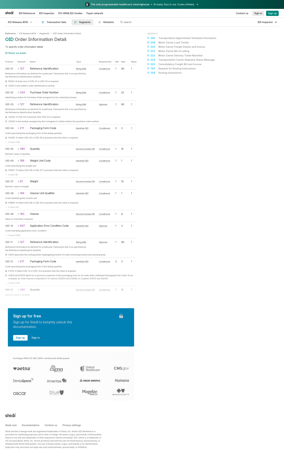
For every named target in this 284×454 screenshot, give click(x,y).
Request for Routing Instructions (173, 68)
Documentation (30, 425)
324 (22, 92)
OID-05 (9, 148)
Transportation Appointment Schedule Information (183, 38)
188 (22, 160)
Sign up (20, 337)
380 (22, 148)
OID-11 (8, 242)
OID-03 (9, 104)
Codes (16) (13, 207)
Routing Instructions (166, 72)
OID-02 (9, 92)
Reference (10, 33)
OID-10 (9, 225)
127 (22, 68)
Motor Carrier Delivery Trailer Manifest (177, 55)
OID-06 (9, 160)
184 (22, 193)
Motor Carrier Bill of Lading (170, 51)
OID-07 (9, 181)
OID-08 (9, 193)
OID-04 (9, 128)
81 (21, 181)
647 (22, 225)
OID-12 (9, 261)
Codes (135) (14, 142)
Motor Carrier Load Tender (170, 42)
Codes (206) (14, 235)
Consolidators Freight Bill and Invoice (176, 64)
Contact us (51, 425)
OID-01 (9, 68)
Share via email (17, 53)
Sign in (36, 337)
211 (22, 128)
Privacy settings (71, 425)
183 (22, 213)
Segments (44, 33)
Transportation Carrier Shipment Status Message (183, 59)
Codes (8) (13, 174)
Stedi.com (11, 425)
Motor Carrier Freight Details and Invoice (178, 46)
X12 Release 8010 (27, 33)
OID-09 (9, 214)
